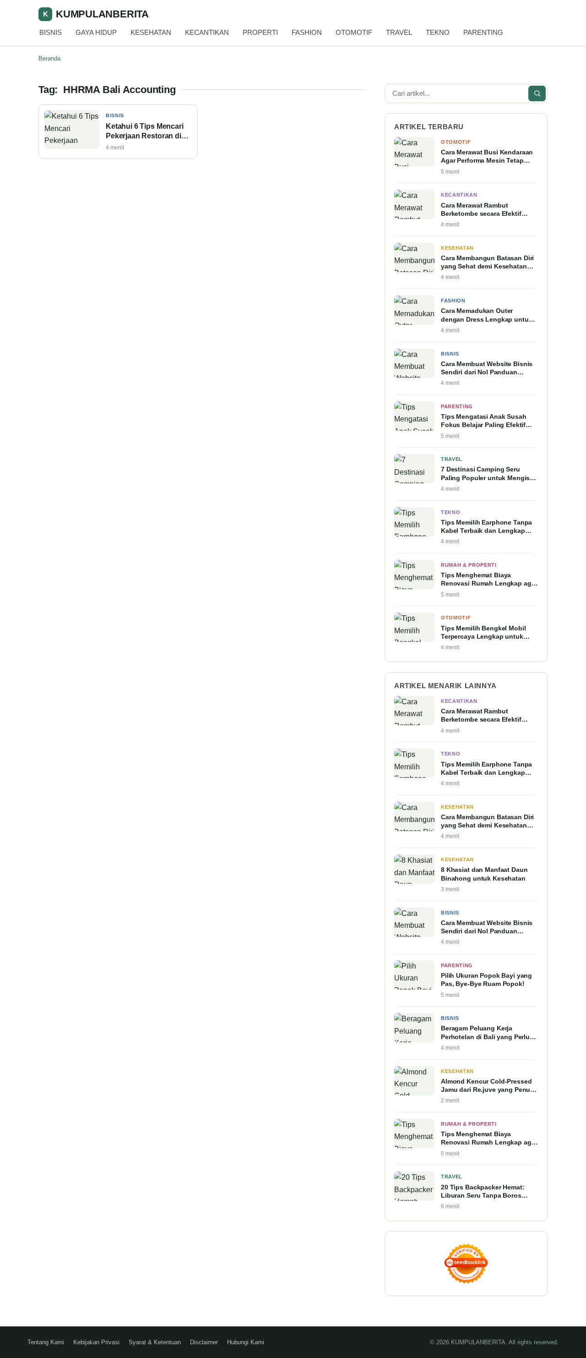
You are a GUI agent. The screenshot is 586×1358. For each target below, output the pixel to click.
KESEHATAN (150, 32)
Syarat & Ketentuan (155, 1342)
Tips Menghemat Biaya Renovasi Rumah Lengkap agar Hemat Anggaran (489, 580)
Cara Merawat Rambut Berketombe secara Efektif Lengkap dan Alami (481, 210)
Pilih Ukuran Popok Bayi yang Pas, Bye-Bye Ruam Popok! (486, 979)
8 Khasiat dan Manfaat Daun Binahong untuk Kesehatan (484, 874)
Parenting (457, 406)
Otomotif (456, 142)
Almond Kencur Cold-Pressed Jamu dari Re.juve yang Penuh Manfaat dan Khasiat (487, 1086)
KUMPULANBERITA (96, 14)
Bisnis (115, 115)
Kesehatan (457, 248)
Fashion (453, 300)
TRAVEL (399, 32)
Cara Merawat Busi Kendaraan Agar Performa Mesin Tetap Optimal (487, 157)
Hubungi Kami (245, 1342)
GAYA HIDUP (96, 32)
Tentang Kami (45, 1342)
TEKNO (438, 32)
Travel (451, 459)
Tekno (450, 512)
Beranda (49, 58)
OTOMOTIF (354, 32)
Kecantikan (459, 194)
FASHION (307, 32)
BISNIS (50, 32)
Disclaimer (204, 1342)
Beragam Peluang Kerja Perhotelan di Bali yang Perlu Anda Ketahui (485, 1033)
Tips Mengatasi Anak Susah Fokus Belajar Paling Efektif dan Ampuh (483, 421)
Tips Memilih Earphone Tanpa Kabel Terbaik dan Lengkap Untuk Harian (486, 527)
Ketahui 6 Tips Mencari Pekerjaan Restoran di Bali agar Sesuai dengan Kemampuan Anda (147, 131)
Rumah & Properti (469, 565)
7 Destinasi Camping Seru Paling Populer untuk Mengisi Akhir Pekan (486, 474)
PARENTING (483, 32)
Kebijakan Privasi (96, 1342)
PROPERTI (260, 32)
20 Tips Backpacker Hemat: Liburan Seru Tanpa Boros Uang (483, 1192)
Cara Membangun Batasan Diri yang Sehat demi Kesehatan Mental (487, 263)
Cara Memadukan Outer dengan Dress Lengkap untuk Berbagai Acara (486, 315)
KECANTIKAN (207, 32)
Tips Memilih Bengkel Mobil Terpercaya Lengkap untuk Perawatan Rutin (483, 633)
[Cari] (537, 93)
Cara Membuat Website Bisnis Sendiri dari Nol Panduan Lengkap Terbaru (486, 369)
